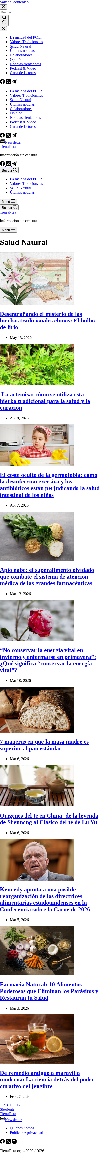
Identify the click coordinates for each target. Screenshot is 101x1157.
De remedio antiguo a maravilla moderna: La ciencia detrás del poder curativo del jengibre (47, 1079)
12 (19, 1105)
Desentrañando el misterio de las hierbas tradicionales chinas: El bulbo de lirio (47, 320)
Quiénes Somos (22, 1128)
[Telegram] (14, 165)
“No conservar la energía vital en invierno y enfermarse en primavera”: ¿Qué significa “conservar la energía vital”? (48, 660)
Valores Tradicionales (26, 183)
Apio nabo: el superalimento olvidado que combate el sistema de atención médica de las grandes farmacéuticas (47, 576)
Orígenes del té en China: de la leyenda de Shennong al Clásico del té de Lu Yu (49, 818)
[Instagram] (14, 1142)
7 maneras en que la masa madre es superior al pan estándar (44, 745)
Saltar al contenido (14, 2)
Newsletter (13, 142)
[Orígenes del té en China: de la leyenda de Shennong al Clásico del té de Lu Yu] (37, 805)
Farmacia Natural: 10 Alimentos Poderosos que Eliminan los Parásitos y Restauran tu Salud (49, 991)
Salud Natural (20, 188)
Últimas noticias (22, 192)
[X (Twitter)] (9, 165)
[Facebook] (3, 165)
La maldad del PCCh (26, 179)
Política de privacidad (26, 1132)
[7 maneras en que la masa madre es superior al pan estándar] (37, 731)
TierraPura (8, 147)
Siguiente (7, 1109)
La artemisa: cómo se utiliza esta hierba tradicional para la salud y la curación (45, 401)
